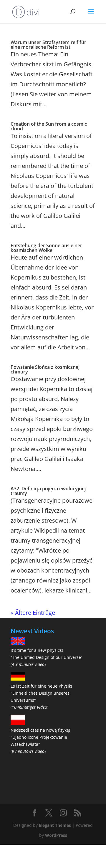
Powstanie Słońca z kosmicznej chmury (45, 369)
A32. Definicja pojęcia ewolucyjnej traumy (48, 490)
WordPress (56, 835)
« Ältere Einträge (33, 613)
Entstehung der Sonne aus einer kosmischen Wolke (46, 247)
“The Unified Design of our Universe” (46, 657)
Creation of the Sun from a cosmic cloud (49, 126)
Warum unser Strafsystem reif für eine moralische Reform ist (48, 44)
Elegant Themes (55, 825)
